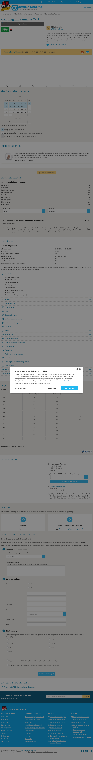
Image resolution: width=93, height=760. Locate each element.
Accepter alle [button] (69, 388)
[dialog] (46, 380)
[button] (20, 388)
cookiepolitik (65, 381)
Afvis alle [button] (52, 388)
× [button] (80, 369)
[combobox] (77, 369)
